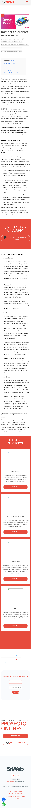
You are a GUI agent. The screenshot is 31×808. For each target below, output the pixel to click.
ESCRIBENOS (15, 736)
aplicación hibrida (6, 41)
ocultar (12, 60)
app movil (26, 44)
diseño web (14, 51)
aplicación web (5, 44)
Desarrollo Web (5, 51)
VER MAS (15, 487)
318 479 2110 (10, 781)
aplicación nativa (17, 41)
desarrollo (4, 48)
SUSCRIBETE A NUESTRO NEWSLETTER (15, 676)
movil (19, 51)
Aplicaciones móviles (16, 44)
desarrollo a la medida (15, 48)
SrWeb (18, 39)
